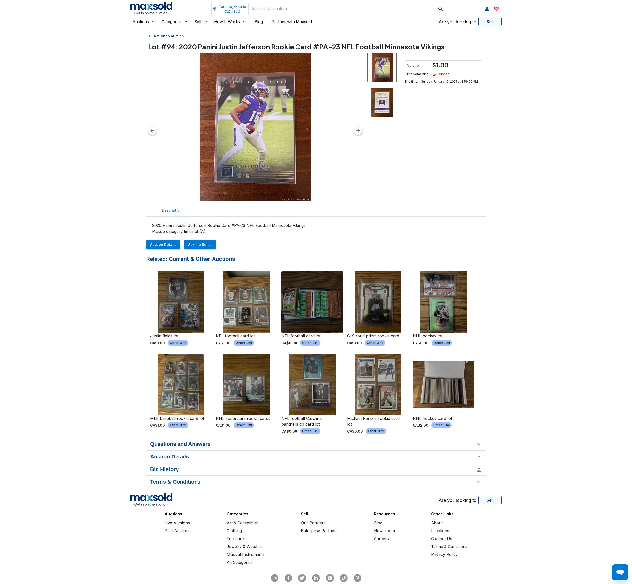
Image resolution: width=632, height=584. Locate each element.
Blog (259, 21)
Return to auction (169, 36)
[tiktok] (344, 578)
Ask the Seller (200, 244)
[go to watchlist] (497, 9)
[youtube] (330, 578)
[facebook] (288, 578)
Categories (171, 21)
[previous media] (152, 131)
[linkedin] (316, 578)
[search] (441, 9)
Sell (197, 21)
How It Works (227, 21)
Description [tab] (172, 210)
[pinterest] (357, 578)
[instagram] (274, 578)
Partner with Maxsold (292, 21)
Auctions (140, 21)
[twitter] (302, 578)
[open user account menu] (487, 9)
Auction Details (163, 244)
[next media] (358, 131)
